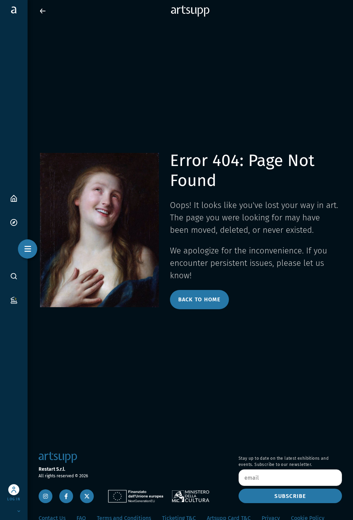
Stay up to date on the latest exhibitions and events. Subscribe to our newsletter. (284, 461)
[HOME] (14, 198)
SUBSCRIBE (290, 496)
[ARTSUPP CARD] (14, 300)
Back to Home (199, 299)
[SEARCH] (14, 276)
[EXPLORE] (14, 222)
